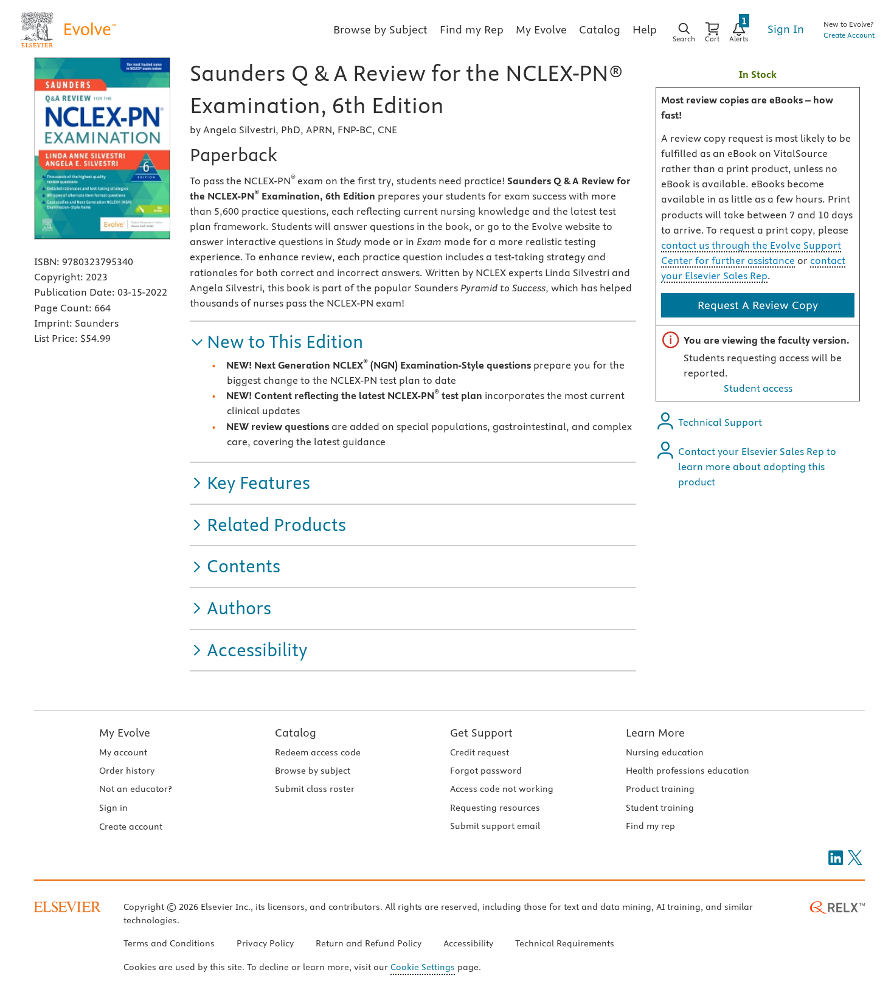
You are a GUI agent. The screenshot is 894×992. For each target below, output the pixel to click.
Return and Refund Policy (368, 943)
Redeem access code (318, 752)
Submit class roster (315, 788)
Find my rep (650, 825)
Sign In (786, 29)
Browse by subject (312, 770)
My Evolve (124, 733)
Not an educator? (135, 788)
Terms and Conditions (169, 943)
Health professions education (687, 770)
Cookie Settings (422, 967)
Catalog (295, 733)
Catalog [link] (599, 29)
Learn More (655, 733)
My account (123, 752)
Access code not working (501, 788)
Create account (130, 826)
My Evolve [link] (541, 29)
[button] (276, 342)
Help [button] (644, 29)
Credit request (479, 752)
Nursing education (665, 752)
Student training (660, 807)
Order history (126, 770)
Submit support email (495, 825)
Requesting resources (495, 807)
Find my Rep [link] (472, 29)
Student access (758, 388)
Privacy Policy (265, 943)
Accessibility (468, 943)
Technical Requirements (564, 943)
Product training (660, 788)
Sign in (113, 807)
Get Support (481, 733)
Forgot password (486, 770)
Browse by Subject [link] (380, 29)
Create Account (849, 35)
